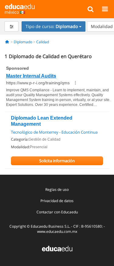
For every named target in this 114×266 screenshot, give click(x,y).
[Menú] (104, 8)
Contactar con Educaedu (57, 212)
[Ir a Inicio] (7, 41)
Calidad (42, 41)
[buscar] (90, 8)
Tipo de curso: (52, 26)
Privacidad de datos (57, 200)
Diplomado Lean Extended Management (41, 121)
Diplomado (23, 41)
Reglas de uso (57, 189)
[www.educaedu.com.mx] (57, 248)
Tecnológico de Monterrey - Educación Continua (54, 132)
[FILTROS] (12, 26)
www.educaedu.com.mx (57, 231)
